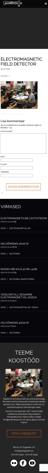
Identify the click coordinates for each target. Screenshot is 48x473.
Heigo (4, 76)
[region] (24, 452)
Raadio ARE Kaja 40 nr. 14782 (19, 269)
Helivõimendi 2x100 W (15, 243)
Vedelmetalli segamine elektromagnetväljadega (19, 296)
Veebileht (5, 172)
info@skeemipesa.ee (12, 419)
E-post (4, 164)
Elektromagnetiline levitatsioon (24, 218)
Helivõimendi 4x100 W (15, 322)
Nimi (3, 157)
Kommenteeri (7, 131)
